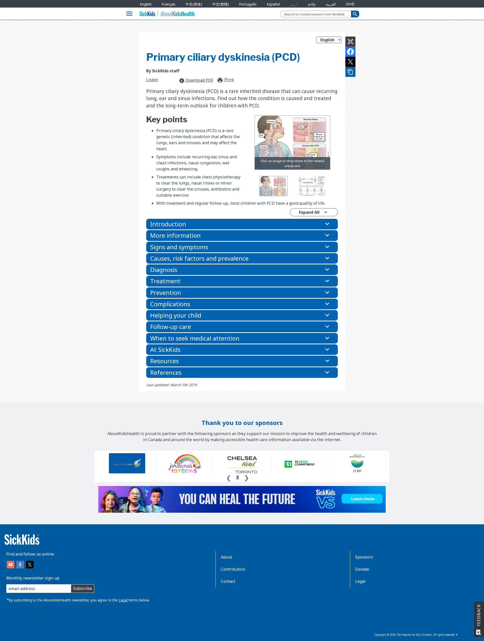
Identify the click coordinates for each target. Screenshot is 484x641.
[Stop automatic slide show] (237, 477)
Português (248, 4)
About (226, 557)
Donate (362, 569)
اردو (294, 4)
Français (168, 4)
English (146, 4)
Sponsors (364, 557)
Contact (228, 581)
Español (273, 4)
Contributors (233, 569)
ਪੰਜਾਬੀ (350, 4)
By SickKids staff (162, 71)
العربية (331, 4)
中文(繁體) (220, 4)
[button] (242, 224)
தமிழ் (312, 4)
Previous (229, 477)
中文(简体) (194, 4)
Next (247, 477)
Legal (123, 600)
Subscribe (82, 588)
